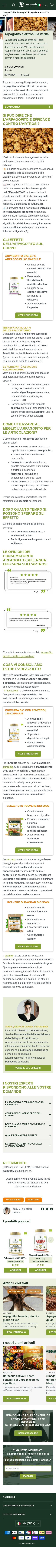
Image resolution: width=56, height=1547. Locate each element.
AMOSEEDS (9, 1497)
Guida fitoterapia (18, 12)
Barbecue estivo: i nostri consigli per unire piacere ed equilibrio (21, 1380)
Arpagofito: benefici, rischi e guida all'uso (21, 1318)
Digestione (33, 1200)
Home (6, 12)
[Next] (51, 1240)
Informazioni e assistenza (18, 1505)
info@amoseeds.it (28, 1433)
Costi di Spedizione (14, 1514)
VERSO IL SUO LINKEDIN (28, 1068)
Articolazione (13, 1200)
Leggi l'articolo (16, 1332)
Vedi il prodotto (28, 315)
